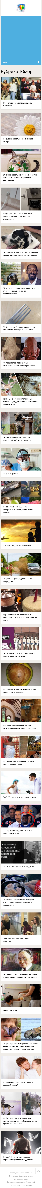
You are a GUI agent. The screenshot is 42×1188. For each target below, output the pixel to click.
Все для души (14, 1173)
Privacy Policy (15, 1185)
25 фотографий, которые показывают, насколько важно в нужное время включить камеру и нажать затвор (20, 1046)
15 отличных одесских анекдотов (18, 866)
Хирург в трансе (10, 473)
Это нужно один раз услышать (17, 545)
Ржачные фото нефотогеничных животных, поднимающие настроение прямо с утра (20, 401)
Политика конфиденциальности (21, 1176)
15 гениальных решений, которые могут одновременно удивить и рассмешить (18, 902)
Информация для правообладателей (21, 1182)
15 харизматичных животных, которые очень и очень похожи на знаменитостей (20, 291)
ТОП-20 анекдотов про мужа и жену (19, 797)
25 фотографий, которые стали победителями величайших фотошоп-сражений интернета (20, 1121)
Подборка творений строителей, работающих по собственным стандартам (17, 216)
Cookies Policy (28, 1185)
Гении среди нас (10, 1010)
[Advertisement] (21, 37)
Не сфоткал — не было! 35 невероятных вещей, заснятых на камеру (18, 509)
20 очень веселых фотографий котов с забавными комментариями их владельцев (20, 177)
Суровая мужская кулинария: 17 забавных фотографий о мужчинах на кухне (20, 617)
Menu (5, 62)
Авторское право (21, 1179)
